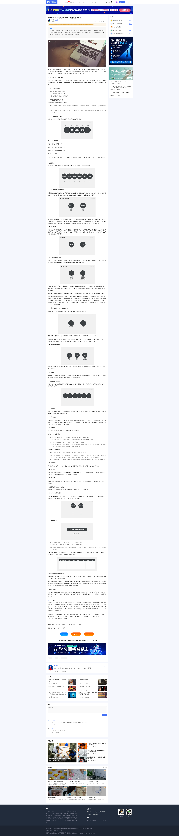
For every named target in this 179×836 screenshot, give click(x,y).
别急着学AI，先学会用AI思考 (56, 686)
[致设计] (90, 814)
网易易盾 (74, 828)
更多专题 (105, 767)
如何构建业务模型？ (53, 797)
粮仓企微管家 (59, 830)
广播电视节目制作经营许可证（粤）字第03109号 (55, 833)
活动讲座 (79, 2)
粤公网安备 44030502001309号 (73, 832)
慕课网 (91, 828)
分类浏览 (72, 2)
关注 (56, 19)
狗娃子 (53, 728)
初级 (56, 658)
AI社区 (92, 2)
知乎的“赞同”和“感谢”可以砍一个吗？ (118, 81)
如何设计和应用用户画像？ (74, 797)
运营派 (55, 830)
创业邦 (83, 828)
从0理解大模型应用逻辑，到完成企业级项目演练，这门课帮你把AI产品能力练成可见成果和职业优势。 (71, 24)
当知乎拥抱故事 (84, 679)
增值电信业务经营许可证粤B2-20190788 (72, 833)
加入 (130, 20)
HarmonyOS (101, 2)
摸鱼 (96, 2)
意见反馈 (99, 820)
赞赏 (65, 634)
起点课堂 (61, 828)
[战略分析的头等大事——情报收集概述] (72, 682)
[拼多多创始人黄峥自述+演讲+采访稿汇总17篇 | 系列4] (102, 695)
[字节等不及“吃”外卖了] (102, 688)
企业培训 (88, 2)
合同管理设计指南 (91, 797)
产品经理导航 (56, 828)
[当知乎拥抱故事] (102, 682)
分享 (104, 658)
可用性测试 (64, 658)
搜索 (109, 2)
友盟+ (80, 828)
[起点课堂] (89, 812)
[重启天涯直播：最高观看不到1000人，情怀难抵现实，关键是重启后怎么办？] (72, 695)
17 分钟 (104, 21)
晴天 (52, 19)
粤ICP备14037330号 (63, 832)
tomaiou (53, 720)
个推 (77, 828)
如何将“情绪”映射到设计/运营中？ (56, 781)
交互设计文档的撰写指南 (73, 781)
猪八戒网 (65, 828)
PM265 (51, 828)
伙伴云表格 (69, 828)
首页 (62, 2)
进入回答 (129, 78)
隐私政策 (89, 820)
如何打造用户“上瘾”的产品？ (94, 781)
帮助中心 (104, 820)
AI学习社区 (87, 828)
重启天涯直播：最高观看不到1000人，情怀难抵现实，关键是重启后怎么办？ (57, 694)
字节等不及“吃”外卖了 (85, 686)
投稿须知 (94, 820)
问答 (83, 2)
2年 (50, 658)
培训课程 (66, 2)
